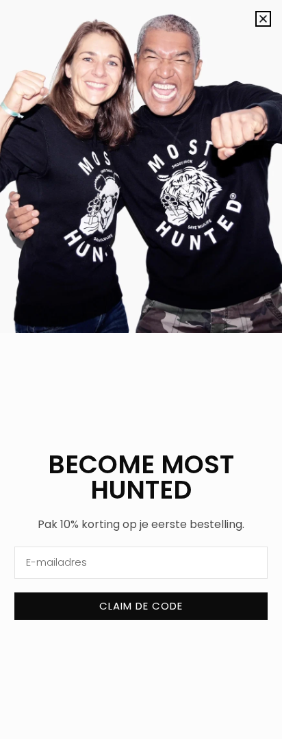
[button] (263, 19)
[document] (141, 369)
